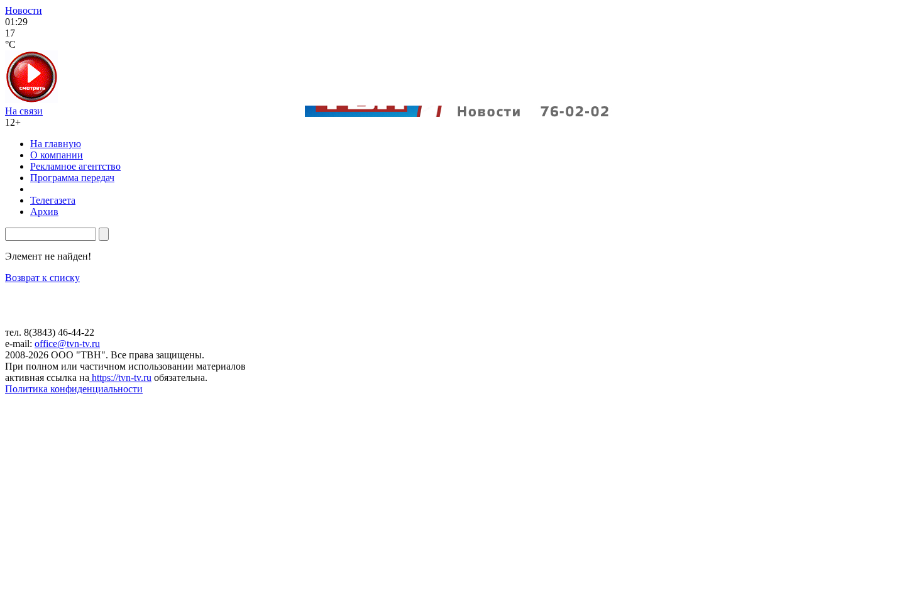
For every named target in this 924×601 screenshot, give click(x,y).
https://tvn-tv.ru (120, 377)
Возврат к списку (42, 277)
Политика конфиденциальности (74, 388)
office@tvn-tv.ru (67, 343)
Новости (23, 10)
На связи (24, 111)
